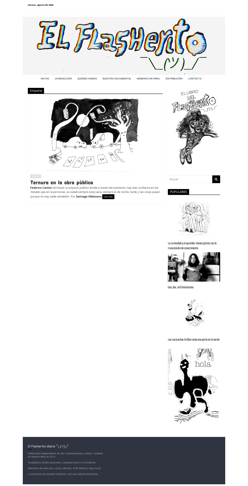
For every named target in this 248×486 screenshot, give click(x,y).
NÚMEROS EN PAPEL (148, 78)
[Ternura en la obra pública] (95, 98)
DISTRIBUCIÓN (174, 78)
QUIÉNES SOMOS (87, 78)
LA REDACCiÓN (63, 78)
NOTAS (45, 78)
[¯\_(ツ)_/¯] (124, 19)
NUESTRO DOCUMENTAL (117, 78)
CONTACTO (195, 78)
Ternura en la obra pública (61, 182)
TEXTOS (35, 176)
